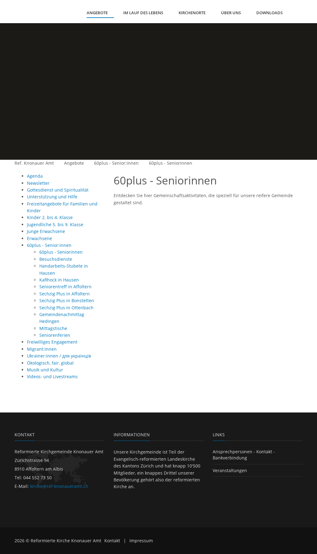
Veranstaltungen (230, 470)
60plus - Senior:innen (116, 163)
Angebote (74, 163)
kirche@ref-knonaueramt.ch (59, 486)
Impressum (141, 540)
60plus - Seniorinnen (170, 163)
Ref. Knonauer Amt (34, 163)
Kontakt (112, 540)
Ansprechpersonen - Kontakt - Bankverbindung (244, 455)
